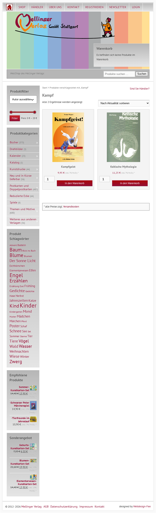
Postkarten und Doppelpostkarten (21, 187)
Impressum (86, 506)
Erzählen (19, 281)
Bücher (14, 142)
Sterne (23, 336)
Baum (16, 249)
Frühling (29, 286)
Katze (32, 300)
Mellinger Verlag (31, 506)
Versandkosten (71, 206)
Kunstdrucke (17, 169)
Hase (12, 296)
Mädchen (23, 316)
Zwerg (16, 361)
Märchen (15, 321)
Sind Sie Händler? (140, 88)
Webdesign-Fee (142, 506)
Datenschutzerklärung (64, 506)
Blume (16, 255)
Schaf (23, 326)
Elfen (32, 270)
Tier (29, 336)
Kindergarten (16, 311)
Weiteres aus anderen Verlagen (23, 221)
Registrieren (94, 7)
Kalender (15, 156)
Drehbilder (16, 149)
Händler (37, 7)
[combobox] (21, 99)
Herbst (20, 296)
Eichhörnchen (17, 265)
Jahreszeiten (19, 300)
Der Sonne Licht (23, 260)
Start (44, 87)
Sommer (15, 336)
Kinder (28, 305)
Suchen (141, 73)
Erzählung (14, 286)
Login (136, 7)
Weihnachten (19, 351)
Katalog (15, 162)
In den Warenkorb (74, 183)
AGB (46, 506)
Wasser (25, 346)
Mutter (13, 316)
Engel (16, 275)
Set (29, 331)
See (24, 331)
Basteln (21, 245)
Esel (22, 286)
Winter (24, 356)
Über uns (55, 7)
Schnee (16, 330)
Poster (15, 325)
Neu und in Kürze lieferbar (20, 177)
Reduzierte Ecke (19, 196)
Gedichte (17, 290)
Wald (14, 346)
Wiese (15, 356)
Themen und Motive (22, 209)
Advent (13, 245)
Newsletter (117, 7)
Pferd (24, 321)
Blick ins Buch (29, 250)
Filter (15, 118)
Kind (14, 305)
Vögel (24, 341)
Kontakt (73, 7)
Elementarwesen (19, 270)
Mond (27, 311)
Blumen (28, 256)
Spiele (13, 202)
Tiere (14, 340)
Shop (21, 7)
